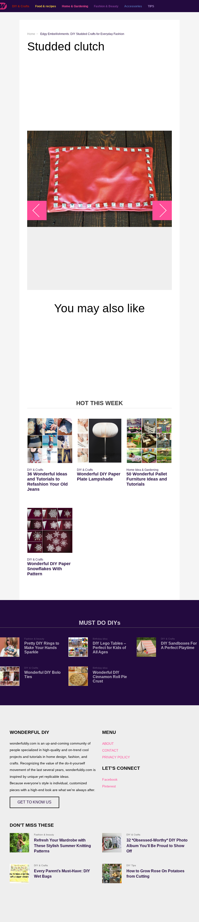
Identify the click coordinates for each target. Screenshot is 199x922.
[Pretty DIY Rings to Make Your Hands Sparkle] (9, 647)
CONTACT (110, 750)
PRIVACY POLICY (116, 757)
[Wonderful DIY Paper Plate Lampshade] (99, 440)
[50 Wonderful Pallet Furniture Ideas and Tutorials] (149, 440)
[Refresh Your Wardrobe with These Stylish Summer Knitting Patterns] (19, 842)
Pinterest (109, 786)
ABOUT (108, 744)
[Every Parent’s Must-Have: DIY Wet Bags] (19, 873)
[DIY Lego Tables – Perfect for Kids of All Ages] (78, 647)
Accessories (133, 6)
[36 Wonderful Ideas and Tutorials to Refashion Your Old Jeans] (50, 440)
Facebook (109, 779)
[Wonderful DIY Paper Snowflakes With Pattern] (50, 530)
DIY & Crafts (20, 6)
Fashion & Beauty (106, 6)
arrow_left (39, 210)
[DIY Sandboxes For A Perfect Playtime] (146, 647)
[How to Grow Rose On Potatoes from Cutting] (112, 873)
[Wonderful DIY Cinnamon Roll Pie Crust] (78, 676)
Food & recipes (45, 6)
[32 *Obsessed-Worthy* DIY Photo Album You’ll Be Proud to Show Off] (112, 842)
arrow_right (160, 210)
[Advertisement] (99, 92)
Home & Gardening (75, 6)
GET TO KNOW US (34, 802)
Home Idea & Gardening (142, 470)
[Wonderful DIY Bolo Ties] (9, 676)
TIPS (151, 6)
